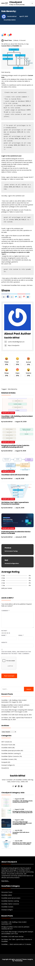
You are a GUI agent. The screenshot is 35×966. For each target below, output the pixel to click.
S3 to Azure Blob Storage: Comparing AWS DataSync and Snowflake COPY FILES (22, 823)
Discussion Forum (6, 745)
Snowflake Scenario (7, 759)
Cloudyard (15, 2)
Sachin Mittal (11, 16)
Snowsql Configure (7, 765)
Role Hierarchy (12, 389)
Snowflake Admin (10, 20)
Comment (5, 610)
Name (3, 635)
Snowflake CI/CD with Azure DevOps (14, 475)
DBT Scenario (5, 742)
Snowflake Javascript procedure (10, 750)
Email (21, 635)
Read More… (5, 881)
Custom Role (5, 46)
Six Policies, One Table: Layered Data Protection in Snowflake (15, 503)
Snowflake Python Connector (10, 756)
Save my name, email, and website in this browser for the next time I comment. (16, 652)
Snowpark (4, 762)
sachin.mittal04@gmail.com (16, 342)
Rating (4, 631)
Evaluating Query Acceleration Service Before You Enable (15, 532)
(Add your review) (6, 588)
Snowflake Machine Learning (10, 753)
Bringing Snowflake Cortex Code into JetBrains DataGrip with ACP (15, 446)
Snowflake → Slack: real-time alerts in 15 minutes (16, 944)
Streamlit (4, 768)
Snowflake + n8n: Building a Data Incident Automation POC (17, 417)
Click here (29, 285)
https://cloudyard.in (13, 345)
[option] (17, 962)
